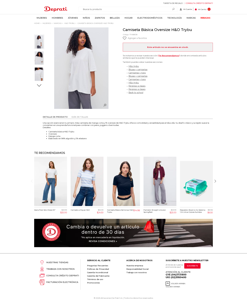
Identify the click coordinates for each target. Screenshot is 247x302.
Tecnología (174, 18)
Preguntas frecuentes (97, 265)
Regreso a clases (137, 86)
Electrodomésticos (149, 18)
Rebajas (205, 18)
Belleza (115, 18)
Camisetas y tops (137, 73)
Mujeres (42, 18)
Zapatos (100, 18)
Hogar (129, 18)
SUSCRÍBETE (192, 266)
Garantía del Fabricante (98, 276)
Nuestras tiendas (57, 262)
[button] (39, 86)
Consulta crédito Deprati (199, 3)
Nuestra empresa (134, 265)
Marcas (191, 18)
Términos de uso (95, 279)
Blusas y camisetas (138, 69)
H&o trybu (134, 66)
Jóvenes (73, 18)
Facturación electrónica (62, 282)
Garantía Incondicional (97, 272)
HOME (37, 23)
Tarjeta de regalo (173, 3)
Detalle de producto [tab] (55, 117)
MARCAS (57, 23)
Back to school (136, 92)
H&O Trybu (69, 23)
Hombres (57, 18)
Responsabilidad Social (137, 269)
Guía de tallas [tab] (79, 117)
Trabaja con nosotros (60, 269)
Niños (86, 18)
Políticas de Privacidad (98, 269)
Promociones (93, 283)
